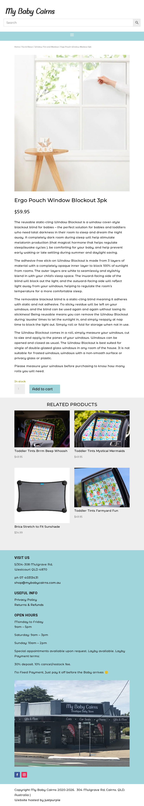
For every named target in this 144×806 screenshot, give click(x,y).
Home (17, 47)
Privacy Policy (25, 599)
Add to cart (42, 389)
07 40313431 (28, 577)
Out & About (27, 47)
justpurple (52, 800)
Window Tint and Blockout (47, 47)
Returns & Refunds (29, 605)
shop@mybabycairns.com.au (37, 582)
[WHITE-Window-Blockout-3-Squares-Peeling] (72, 190)
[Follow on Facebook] (17, 775)
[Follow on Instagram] (24, 775)
